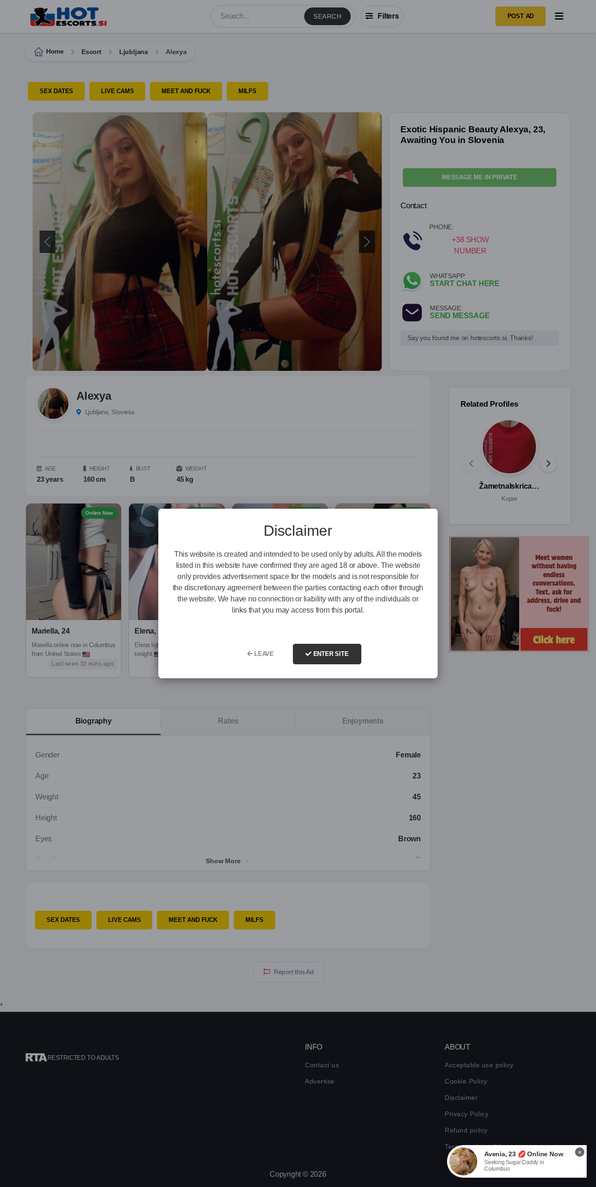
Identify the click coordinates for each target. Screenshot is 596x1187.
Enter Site (330, 653)
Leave (263, 653)
